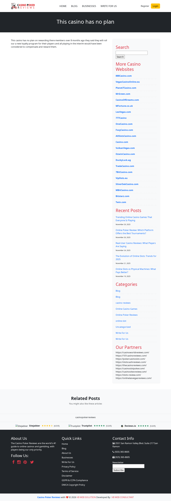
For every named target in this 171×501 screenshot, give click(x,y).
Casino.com (122, 142)
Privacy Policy (68, 466)
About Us (66, 453)
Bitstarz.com (122, 196)
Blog (118, 290)
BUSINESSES (89, 6)
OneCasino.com (124, 123)
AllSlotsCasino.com (126, 136)
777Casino (121, 117)
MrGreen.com (123, 93)
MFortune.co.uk (124, 105)
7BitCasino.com (124, 172)
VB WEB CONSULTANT (123, 497)
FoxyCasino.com (124, 129)
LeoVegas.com (123, 111)
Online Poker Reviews (127, 314)
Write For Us (122, 332)
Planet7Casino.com (126, 87)
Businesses (67, 457)
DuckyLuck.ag (123, 160)
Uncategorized (123, 326)
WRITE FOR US (109, 6)
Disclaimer (67, 475)
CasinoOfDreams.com (127, 99)
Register (145, 6)
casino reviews (123, 302)
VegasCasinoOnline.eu (128, 81)
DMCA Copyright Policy (73, 484)
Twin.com (121, 202)
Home (65, 443)
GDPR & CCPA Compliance (75, 480)
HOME (63, 6)
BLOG (74, 6)
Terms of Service (70, 471)
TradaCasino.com (125, 166)
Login (155, 6)
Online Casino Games (126, 308)
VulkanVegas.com (125, 148)
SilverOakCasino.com (127, 184)
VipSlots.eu (122, 178)
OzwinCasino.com (125, 154)
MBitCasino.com (124, 190)
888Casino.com (124, 75)
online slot (121, 320)
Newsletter (118, 462)
